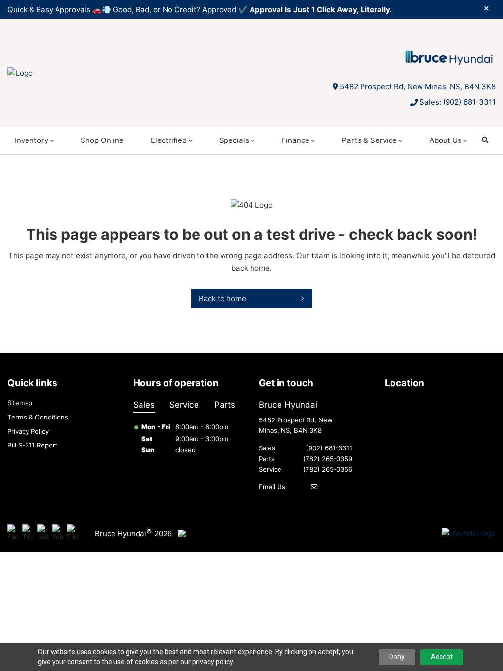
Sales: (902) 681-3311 (457, 102)
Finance (295, 140)
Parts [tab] (224, 404)
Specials (234, 140)
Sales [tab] (144, 404)
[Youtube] (57, 533)
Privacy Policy (28, 431)
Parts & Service (369, 140)
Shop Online (102, 140)
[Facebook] (13, 533)
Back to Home (222, 298)
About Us (445, 140)
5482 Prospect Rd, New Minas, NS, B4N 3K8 (418, 86)
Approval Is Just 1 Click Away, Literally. (321, 9)
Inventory (31, 140)
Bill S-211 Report (32, 445)
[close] (486, 8)
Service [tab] (184, 404)
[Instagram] (43, 533)
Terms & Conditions (37, 417)
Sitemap (19, 403)
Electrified (169, 140)
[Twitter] (27, 533)
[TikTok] (72, 533)
